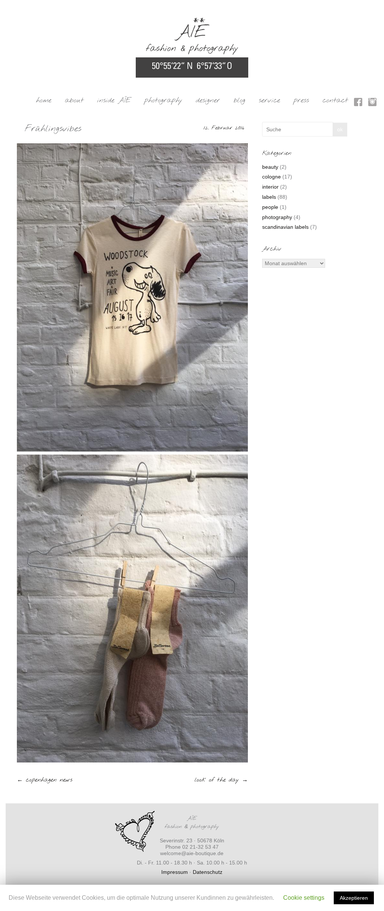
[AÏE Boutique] (192, 21)
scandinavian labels (285, 227)
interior (270, 187)
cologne (271, 177)
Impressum (174, 872)
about (74, 100)
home (43, 100)
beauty (270, 167)
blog (239, 100)
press (301, 100)
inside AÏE (114, 100)
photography (163, 100)
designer (208, 100)
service (269, 100)
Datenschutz (207, 872)
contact (335, 100)
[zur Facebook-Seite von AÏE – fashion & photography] (358, 103)
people (270, 207)
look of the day (221, 780)
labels (269, 197)
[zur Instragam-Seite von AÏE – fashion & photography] (372, 103)
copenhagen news (44, 780)
